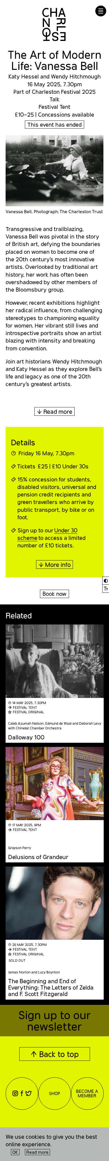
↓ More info (55, 564)
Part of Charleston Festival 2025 (54, 91)
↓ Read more (54, 411)
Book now (54, 593)
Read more (37, 1152)
